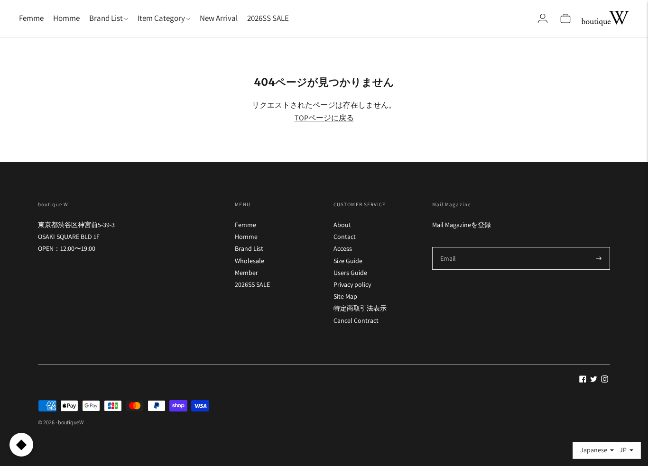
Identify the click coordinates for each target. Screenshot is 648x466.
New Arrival (219, 18)
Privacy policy (352, 284)
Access (342, 248)
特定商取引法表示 (360, 308)
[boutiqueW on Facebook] (582, 380)
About (342, 224)
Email (448, 246)
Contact (344, 236)
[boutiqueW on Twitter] (593, 380)
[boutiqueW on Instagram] (604, 380)
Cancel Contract (356, 320)
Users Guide (350, 272)
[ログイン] (542, 18)
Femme (31, 18)
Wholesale (249, 260)
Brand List (249, 248)
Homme (66, 18)
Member (246, 272)
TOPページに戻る (324, 118)
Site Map (345, 296)
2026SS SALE (268, 18)
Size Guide (347, 260)
